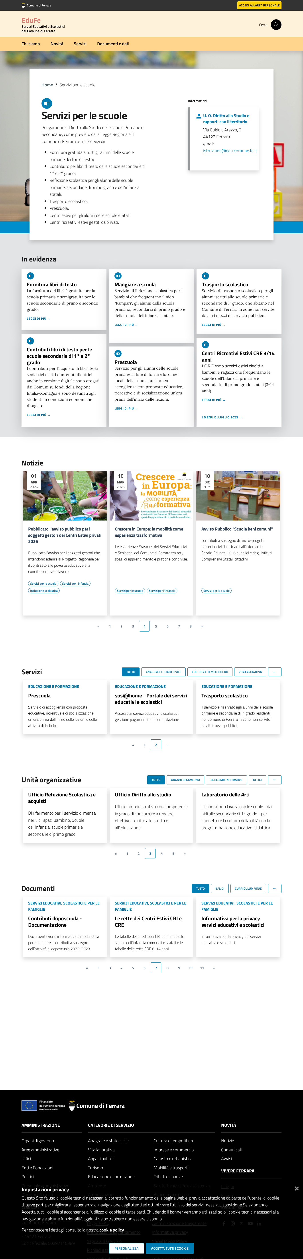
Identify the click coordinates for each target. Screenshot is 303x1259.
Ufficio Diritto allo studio (143, 794)
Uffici (26, 1158)
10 (191, 967)
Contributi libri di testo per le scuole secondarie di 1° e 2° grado (59, 355)
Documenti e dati (113, 43)
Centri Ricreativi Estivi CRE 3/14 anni (238, 356)
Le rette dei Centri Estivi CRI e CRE (148, 921)
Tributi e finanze (168, 1176)
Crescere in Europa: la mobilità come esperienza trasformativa (149, 532)
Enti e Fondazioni (37, 1167)
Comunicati (231, 1149)
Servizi (80, 43)
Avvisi (226, 1158)
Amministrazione (41, 1125)
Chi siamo (31, 43)
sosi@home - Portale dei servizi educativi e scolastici (151, 698)
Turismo (95, 1167)
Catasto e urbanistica (173, 1158)
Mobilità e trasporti (171, 1167)
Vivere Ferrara (237, 1170)
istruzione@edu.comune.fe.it (230, 150)
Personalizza (126, 1248)
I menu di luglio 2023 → (222, 417)
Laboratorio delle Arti (225, 794)
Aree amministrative (40, 1149)
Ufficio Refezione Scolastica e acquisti (62, 797)
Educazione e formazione (111, 1176)
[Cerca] (276, 24)
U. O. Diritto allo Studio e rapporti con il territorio (226, 118)
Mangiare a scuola (135, 284)
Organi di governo (38, 1140)
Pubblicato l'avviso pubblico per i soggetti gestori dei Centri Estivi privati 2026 (64, 535)
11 (202, 967)
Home (47, 84)
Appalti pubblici (101, 1158)
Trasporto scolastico (225, 284)
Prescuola (125, 362)
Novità (57, 43)
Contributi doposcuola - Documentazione (55, 921)
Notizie (227, 1140)
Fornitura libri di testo (52, 284)
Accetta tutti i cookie (170, 1248)
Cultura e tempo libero (174, 1140)
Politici (28, 1176)
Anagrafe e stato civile (108, 1140)
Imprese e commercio (174, 1149)
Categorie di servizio (111, 1125)
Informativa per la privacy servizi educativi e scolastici (232, 921)
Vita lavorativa (101, 1149)
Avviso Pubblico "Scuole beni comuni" (237, 529)
